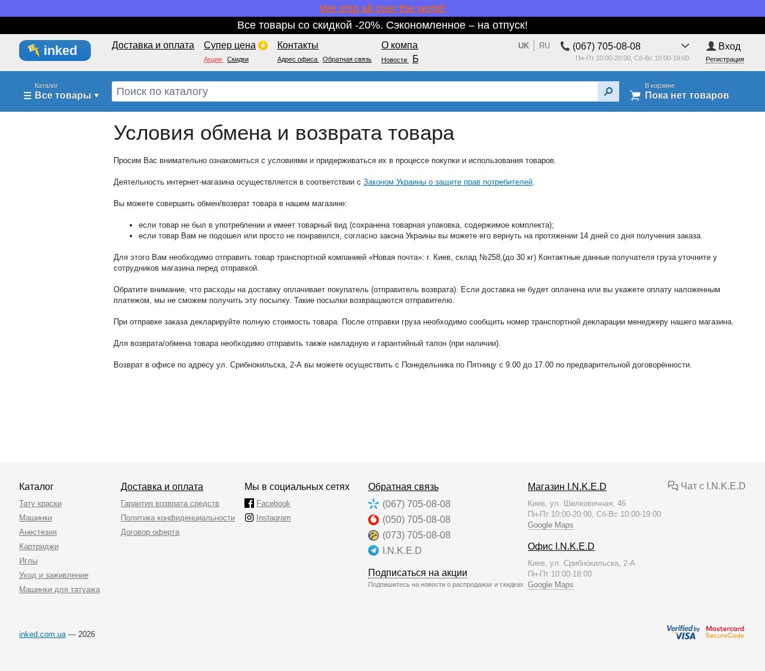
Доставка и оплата (162, 487)
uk (523, 45)
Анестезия (38, 532)
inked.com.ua (42, 634)
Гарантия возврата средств (170, 503)
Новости (395, 59)
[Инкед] (62, 51)
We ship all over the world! (383, 8)
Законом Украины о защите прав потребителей (448, 181)
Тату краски (40, 503)
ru (544, 45)
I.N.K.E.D (402, 551)
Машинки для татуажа (59, 589)
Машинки (35, 517)
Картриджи (39, 546)
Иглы (28, 560)
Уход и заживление (53, 575)
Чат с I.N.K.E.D (712, 486)
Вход (729, 46)
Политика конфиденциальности (178, 517)
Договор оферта (150, 532)
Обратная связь (403, 487)
